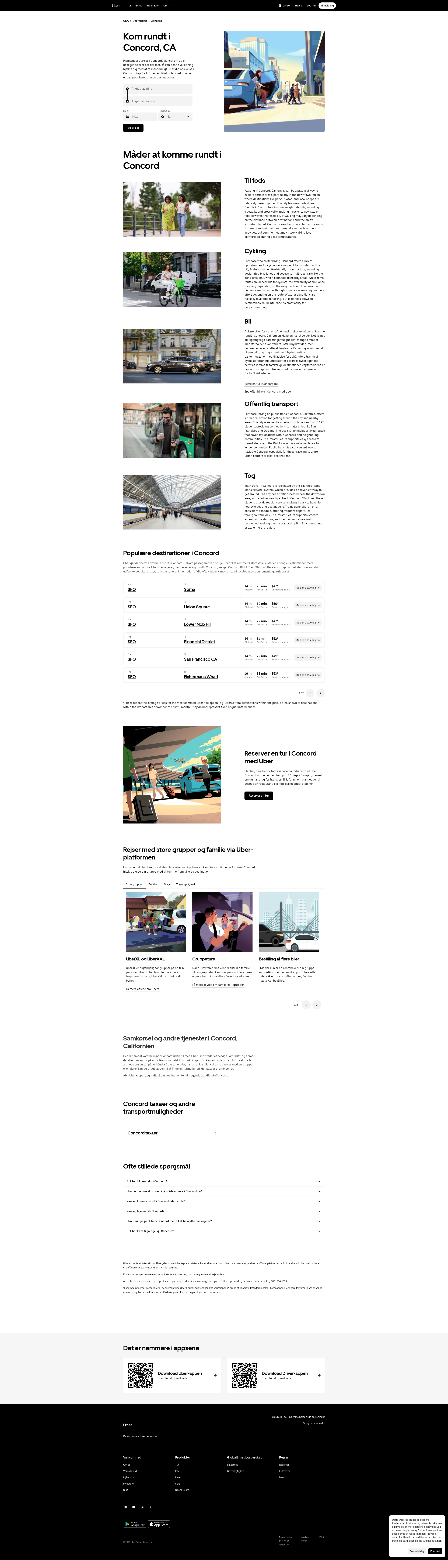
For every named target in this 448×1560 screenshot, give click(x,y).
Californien (140, 21)
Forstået (435, 1551)
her (439, 1540)
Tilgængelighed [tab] (185, 884)
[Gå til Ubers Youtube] (134, 1507)
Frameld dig (417, 1551)
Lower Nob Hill (197, 624)
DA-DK (286, 5)
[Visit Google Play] (135, 1524)
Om (165, 5)
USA (126, 21)
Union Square (197, 606)
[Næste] (316, 1004)
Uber (116, 5)
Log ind (311, 5)
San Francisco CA (200, 659)
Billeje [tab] (167, 884)
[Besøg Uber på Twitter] (150, 1507)
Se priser (133, 127)
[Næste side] (320, 693)
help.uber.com (251, 1281)
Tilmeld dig (327, 5)
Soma (189, 589)
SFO (132, 589)
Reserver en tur (259, 795)
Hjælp (298, 5)
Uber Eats (153, 5)
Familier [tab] (153, 884)
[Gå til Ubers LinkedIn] (125, 1507)
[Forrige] (306, 1004)
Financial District (199, 641)
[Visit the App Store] (159, 1524)
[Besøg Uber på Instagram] (142, 1507)
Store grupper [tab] (134, 884)
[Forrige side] (310, 693)
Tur (129, 5)
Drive (139, 5)
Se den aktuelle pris (308, 587)
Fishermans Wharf (201, 676)
